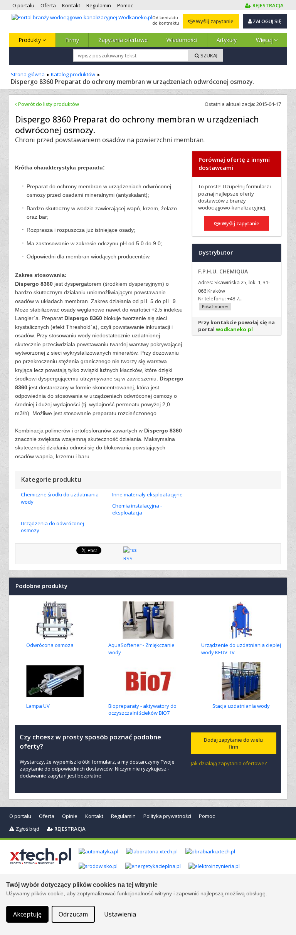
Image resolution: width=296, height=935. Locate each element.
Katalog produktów (73, 74)
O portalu (20, 816)
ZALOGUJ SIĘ (266, 21)
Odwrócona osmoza (50, 645)
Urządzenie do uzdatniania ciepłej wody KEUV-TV (241, 648)
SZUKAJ (208, 55)
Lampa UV (38, 705)
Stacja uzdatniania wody (241, 705)
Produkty (30, 40)
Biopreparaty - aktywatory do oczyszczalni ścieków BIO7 (142, 709)
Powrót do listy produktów (48, 104)
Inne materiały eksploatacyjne (147, 494)
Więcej (265, 40)
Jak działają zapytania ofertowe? (229, 763)
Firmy (72, 40)
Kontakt (94, 816)
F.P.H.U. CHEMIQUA (223, 271)
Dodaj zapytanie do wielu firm (233, 743)
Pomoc (207, 816)
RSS (128, 558)
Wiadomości (181, 40)
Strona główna (28, 74)
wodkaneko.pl (234, 329)
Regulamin (123, 816)
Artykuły (227, 40)
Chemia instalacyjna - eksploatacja (137, 509)
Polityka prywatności (167, 816)
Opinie (69, 816)
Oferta (46, 816)
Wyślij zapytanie (214, 21)
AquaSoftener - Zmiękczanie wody (141, 648)
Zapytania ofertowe (123, 40)
